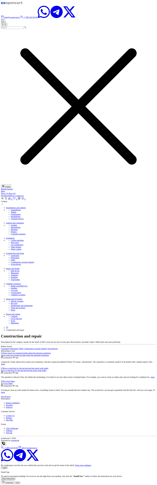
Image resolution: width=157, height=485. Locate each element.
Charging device (17, 219)
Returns (9, 418)
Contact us (19, 196)
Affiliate (9, 431)
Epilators (14, 277)
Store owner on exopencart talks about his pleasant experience (25, 355)
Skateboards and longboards (22, 306)
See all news (6, 396)
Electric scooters (17, 301)
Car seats (14, 290)
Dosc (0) (12, 193)
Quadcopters (16, 214)
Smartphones (16, 210)
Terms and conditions (83, 465)
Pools (13, 321)
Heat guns (15, 243)
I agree (4, 468)
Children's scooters (18, 295)
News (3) (5, 193)
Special (10, 189)
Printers (14, 232)
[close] (2, 204)
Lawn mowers (16, 319)
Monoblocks (15, 227)
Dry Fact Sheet (7, 383)
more (3, 364)
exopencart (15, 440)
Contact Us (10, 416)
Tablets (13, 212)
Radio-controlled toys (19, 286)
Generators (15, 256)
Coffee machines (17, 240)
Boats (13, 310)
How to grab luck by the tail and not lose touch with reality (23, 370)
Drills (13, 260)
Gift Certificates (12, 428)
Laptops (14, 225)
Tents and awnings (18, 308)
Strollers (14, 288)
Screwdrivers (16, 264)
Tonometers (15, 280)
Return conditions (13, 403)
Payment (4, 196)
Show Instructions (8, 479)
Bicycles (14, 303)
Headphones (15, 217)
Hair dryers (15, 271)
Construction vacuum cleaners (22, 262)
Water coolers (16, 249)
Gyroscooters (16, 293)
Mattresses (15, 323)
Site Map (9, 420)
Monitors (14, 230)
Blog (3, 191)
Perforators (15, 258)
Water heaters (16, 247)
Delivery (11, 196)
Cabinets (14, 316)
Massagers (15, 273)
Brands (4, 189)
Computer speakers (18, 234)
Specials (9, 433)
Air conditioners (17, 245)
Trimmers (14, 275)
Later (17, 483)
